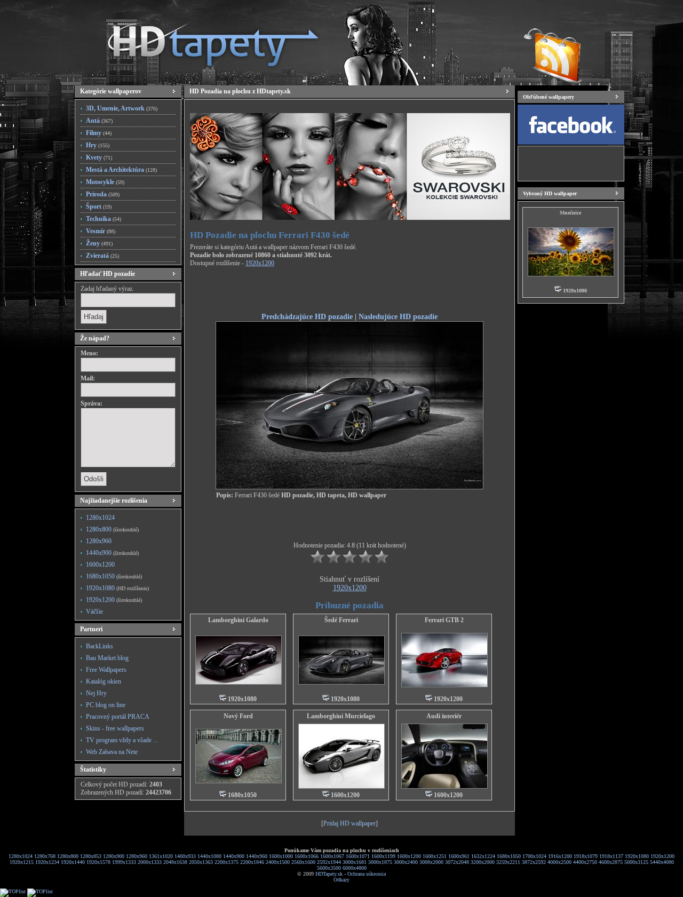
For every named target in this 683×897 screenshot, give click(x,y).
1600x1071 (358, 856)
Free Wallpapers (106, 669)
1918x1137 (611, 856)
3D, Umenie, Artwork (121, 108)
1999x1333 (124, 862)
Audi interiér (444, 716)
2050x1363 (201, 862)
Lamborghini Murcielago (341, 716)
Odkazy (341, 880)
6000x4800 (355, 868)
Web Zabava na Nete (112, 752)
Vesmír (100, 231)
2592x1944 (329, 862)
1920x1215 (22, 862)
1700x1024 (534, 856)
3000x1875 (380, 862)
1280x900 (113, 856)
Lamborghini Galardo (238, 620)
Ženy (99, 243)
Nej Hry (96, 693)
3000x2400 (406, 862)
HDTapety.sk (329, 874)
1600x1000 (281, 856)
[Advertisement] (349, 291)
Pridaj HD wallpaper (349, 823)
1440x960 (256, 856)
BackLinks (99, 646)
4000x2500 (559, 862)
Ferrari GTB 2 (444, 620)
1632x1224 (483, 856)
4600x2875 (611, 862)
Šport (99, 206)
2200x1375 (227, 862)
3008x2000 (431, 862)
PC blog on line (105, 705)
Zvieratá (102, 255)
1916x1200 (560, 856)
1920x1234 (47, 862)
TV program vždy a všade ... (122, 740)
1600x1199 (383, 856)
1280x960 (99, 541)
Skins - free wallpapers (115, 728)
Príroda (103, 194)
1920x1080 (117, 588)
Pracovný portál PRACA (117, 716)
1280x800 (112, 529)
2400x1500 (278, 862)
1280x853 (90, 856)
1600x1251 (435, 856)
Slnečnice (570, 213)
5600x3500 (329, 868)
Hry (97, 145)
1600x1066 (307, 856)
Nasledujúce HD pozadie (398, 316)
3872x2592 (534, 862)
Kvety (99, 157)
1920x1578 (98, 862)
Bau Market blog (107, 658)
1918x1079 (586, 856)
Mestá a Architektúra (121, 169)
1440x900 (112, 553)
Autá (99, 120)
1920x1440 (73, 862)
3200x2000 (483, 862)
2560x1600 (303, 862)
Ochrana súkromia (366, 874)
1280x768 (44, 856)
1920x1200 (114, 600)
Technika (103, 219)
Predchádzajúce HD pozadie (307, 316)
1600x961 (459, 856)
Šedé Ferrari (341, 620)
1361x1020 (161, 856)
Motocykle (105, 182)
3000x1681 (355, 862)
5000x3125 (636, 862)
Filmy (99, 133)
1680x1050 (114, 576)
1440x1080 (209, 856)
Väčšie (94, 611)
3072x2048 (457, 862)
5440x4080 (662, 862)
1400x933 (185, 856)
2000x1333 (150, 862)
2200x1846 (252, 862)
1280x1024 (100, 517)
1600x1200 (100, 564)
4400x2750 (585, 862)
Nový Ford (238, 716)
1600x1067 (332, 856)
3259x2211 (508, 862)
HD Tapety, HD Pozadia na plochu (203, 40)
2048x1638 (175, 862)
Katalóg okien (103, 681)
